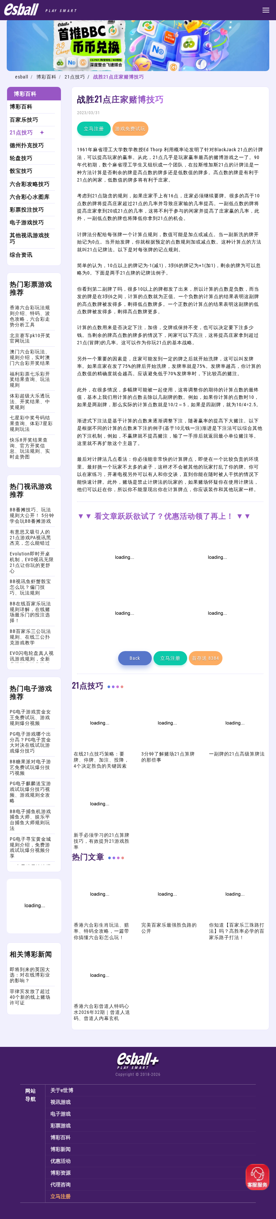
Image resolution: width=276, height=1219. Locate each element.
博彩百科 (46, 76)
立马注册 (60, 1196)
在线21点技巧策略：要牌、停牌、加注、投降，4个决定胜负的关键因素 (101, 760)
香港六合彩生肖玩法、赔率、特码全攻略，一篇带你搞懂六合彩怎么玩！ (101, 931)
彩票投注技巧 (27, 209)
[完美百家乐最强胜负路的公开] (166, 918)
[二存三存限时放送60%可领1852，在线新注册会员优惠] (124, 637)
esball (21, 76)
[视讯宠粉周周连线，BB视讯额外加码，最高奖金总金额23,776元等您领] (124, 581)
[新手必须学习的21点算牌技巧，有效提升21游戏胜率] (99, 828)
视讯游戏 (60, 1102)
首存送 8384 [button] (205, 658)
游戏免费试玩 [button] (130, 128)
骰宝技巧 (21, 171)
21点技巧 (75, 76)
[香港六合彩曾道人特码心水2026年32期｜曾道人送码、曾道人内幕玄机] (99, 999)
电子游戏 (60, 1114)
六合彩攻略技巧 (30, 184)
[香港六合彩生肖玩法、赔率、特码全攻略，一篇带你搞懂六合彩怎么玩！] (99, 918)
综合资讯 (21, 255)
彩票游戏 (60, 1126)
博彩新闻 (60, 1149)
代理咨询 (60, 1185)
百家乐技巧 (24, 120)
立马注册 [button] (94, 128)
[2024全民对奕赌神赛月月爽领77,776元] (217, 581)
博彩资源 (60, 1173)
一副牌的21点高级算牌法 (237, 754)
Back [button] (135, 658)
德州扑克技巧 (27, 145)
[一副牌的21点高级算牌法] (234, 747)
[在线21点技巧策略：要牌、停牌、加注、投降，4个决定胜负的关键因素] (99, 747)
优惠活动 (60, 1161)
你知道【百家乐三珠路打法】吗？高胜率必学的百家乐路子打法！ (237, 931)
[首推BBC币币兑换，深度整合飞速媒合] (138, 69)
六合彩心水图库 (30, 197)
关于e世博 (62, 1090)
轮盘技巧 (21, 158)
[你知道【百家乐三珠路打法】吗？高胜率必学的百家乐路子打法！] (234, 918)
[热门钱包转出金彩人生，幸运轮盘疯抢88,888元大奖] (34, 931)
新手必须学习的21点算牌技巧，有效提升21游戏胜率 (102, 841)
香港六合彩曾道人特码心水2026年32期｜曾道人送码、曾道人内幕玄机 (102, 1012)
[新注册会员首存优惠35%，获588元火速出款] (217, 637)
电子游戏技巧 (27, 222)
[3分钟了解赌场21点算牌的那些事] (166, 747)
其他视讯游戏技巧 (30, 238)
